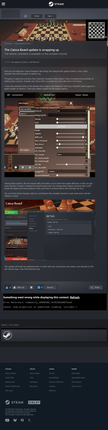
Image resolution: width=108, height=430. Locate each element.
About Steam (10, 373)
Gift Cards (9, 391)
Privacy (52, 373)
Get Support (76, 382)
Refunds (52, 391)
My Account (77, 386)
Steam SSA (9, 378)
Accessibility (54, 378)
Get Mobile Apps (78, 378)
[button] (10, 13)
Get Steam (76, 373)
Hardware (34, 382)
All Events (8, 43)
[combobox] (50, 16)
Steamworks (10, 382)
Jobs (31, 378)
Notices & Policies (56, 382)
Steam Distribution (12, 386)
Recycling (33, 386)
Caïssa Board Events (22, 43)
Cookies (52, 386)
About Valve (35, 373)
